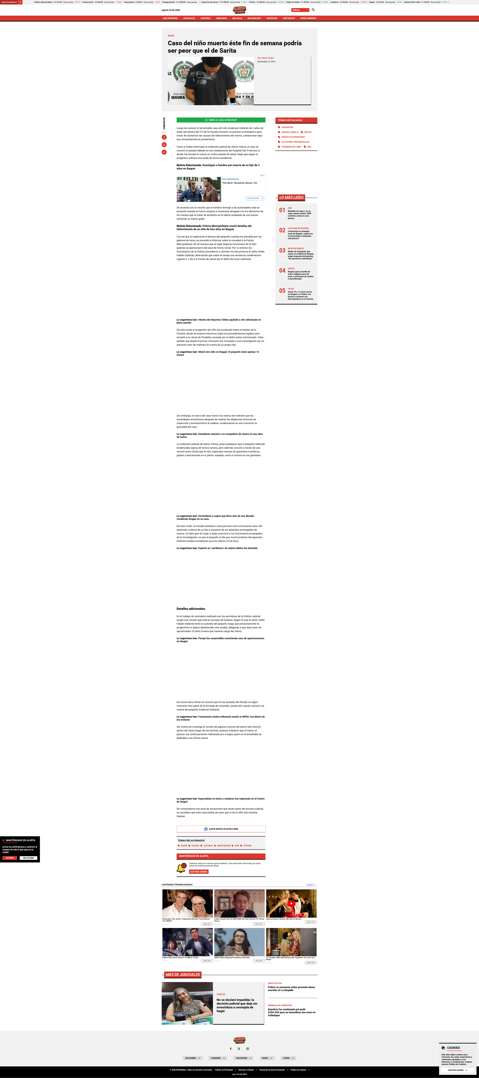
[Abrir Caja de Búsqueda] (313, 10)
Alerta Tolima (268, 58)
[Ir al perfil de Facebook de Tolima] (230, 1048)
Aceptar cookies (456, 1070)
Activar (9, 858)
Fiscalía (195, 846)
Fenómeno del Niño (291, 147)
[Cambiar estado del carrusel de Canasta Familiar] (20, 2)
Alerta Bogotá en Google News (223, 829)
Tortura (247, 846)
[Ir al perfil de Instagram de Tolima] (247, 1048)
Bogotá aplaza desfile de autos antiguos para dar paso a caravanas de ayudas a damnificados (300, 275)
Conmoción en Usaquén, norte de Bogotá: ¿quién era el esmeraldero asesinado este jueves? (300, 235)
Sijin (237, 846)
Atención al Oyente (246, 1070)
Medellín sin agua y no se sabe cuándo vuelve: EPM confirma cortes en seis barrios (299, 215)
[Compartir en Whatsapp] (164, 152)
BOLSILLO (237, 18)
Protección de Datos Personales (272, 1070)
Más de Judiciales (183, 974)
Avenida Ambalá (289, 132)
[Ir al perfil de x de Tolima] (239, 1048)
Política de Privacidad (224, 1070)
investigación (223, 846)
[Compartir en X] (164, 144)
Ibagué (184, 846)
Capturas (208, 846)
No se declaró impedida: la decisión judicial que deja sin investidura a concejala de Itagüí (237, 1005)
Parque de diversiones (293, 137)
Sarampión (287, 127)
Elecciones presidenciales (295, 142)
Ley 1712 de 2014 (239, 1074)
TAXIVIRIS (205, 18)
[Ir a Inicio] (239, 10)
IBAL (309, 147)
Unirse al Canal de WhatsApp (223, 120)
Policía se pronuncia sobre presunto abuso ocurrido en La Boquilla (291, 989)
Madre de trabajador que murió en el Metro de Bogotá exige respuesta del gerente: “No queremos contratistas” (301, 255)
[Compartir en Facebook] (164, 137)
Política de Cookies (457, 1064)
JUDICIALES (189, 18)
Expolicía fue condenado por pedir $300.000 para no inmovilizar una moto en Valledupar (291, 1012)
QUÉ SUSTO (289, 18)
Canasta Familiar (9, 2)
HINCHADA (221, 18)
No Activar (28, 858)
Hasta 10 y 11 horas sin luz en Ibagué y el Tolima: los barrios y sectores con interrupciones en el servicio (300, 295)
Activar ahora (198, 871)
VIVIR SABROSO (308, 18)
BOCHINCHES (254, 18)
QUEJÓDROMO (170, 18)
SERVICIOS (272, 18)
